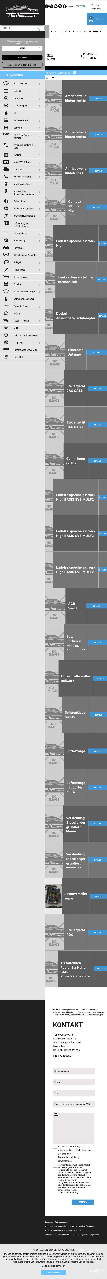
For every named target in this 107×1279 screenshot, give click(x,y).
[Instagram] (60, 6)
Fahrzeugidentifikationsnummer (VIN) (72, 1104)
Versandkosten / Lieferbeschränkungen (86, 1015)
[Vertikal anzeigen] (74, 72)
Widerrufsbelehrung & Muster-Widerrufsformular (63, 1230)
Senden (83, 1202)
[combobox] (80, 6)
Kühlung (17, 154)
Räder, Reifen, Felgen (24, 208)
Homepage (49, 1222)
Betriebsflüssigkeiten (24, 298)
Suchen (39, 30)
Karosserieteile (21, 120)
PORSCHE (19, 357)
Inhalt (56, 1113)
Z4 (85, 31)
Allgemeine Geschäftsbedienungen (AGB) (61, 1226)
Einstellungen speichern (22, 64)
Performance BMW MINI (25, 349)
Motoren (18, 169)
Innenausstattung (22, 176)
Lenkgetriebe (20, 233)
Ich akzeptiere (53, 1272)
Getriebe (18, 127)
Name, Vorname (61, 1071)
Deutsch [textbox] (80, 6)
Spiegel (17, 262)
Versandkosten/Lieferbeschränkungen (59, 1235)
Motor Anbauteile (22, 184)
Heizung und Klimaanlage (26, 335)
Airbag (17, 313)
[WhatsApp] (51, 6)
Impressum (94, 1235)
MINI (95, 31)
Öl (15, 113)
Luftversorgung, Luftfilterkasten (21, 224)
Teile (79, 1170)
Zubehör (17, 284)
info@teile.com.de (66, 1182)
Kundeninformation (86, 1226)
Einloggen (95, 5)
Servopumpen (20, 105)
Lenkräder (18, 98)
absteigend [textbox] (64, 73)
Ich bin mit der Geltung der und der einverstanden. (75, 1153)
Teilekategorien (13, 75)
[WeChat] (56, 6)
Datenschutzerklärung (68, 1157)
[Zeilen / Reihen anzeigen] (78, 72)
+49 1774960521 (63, 1055)
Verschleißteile (21, 83)
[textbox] (22, 48)
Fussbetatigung (21, 320)
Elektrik (17, 90)
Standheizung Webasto (25, 255)
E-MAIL (58, 1082)
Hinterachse (19, 269)
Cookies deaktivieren (53, 1266)
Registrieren (96, 9)
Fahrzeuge (19, 247)
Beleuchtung (19, 201)
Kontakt (71, 6)
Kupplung (18, 342)
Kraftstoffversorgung (24, 216)
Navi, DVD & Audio (22, 162)
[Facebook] (47, 6)
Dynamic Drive (20, 306)
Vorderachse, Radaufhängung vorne (24, 192)
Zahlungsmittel (82, 1235)
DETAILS (98, 98)
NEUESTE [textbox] (51, 73)
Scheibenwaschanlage (24, 291)
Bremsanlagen (20, 240)
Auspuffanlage (21, 277)
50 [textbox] (47, 78)
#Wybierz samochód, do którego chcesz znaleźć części (22, 42)
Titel (56, 1093)
